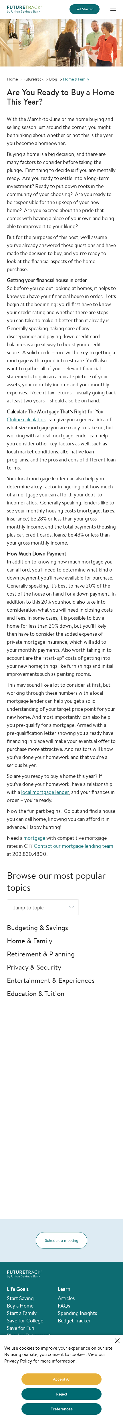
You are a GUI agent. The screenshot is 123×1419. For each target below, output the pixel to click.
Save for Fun (20, 1327)
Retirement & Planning (41, 953)
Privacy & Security (34, 967)
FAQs (64, 1305)
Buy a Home (20, 1305)
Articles (66, 1298)
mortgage (34, 837)
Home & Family (29, 940)
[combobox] (42, 907)
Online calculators (26, 419)
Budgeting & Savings (37, 927)
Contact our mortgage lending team (73, 845)
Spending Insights (77, 1313)
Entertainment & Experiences (51, 980)
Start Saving (20, 1298)
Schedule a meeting (61, 1240)
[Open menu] (113, 8)
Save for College (25, 1320)
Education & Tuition (35, 993)
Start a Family (22, 1313)
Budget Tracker (74, 1320)
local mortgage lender (45, 791)
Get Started (85, 9)
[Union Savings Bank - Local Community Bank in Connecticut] (24, 8)
